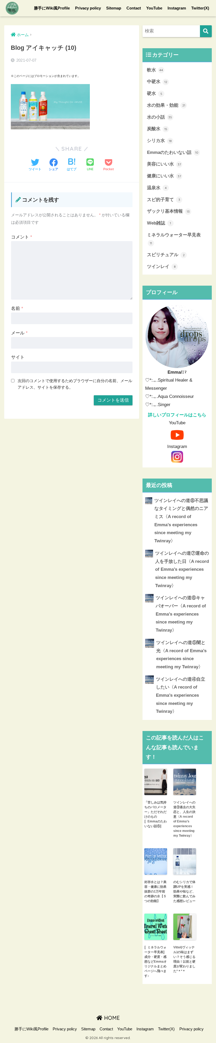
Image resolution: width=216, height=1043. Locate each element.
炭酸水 (157, 128)
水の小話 (159, 117)
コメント (21, 237)
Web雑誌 (159, 223)
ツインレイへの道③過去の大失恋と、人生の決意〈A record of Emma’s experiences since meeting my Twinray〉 (184, 819)
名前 (17, 308)
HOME (111, 1018)
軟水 (155, 69)
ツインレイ (161, 266)
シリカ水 (159, 140)
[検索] (206, 31)
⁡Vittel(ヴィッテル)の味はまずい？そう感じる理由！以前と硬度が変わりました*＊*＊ (184, 959)
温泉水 (157, 187)
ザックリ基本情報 (168, 211)
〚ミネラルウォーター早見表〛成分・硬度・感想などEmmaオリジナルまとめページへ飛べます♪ (155, 961)
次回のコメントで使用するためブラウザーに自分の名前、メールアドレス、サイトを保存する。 (75, 383)
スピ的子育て (163, 199)
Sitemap (113, 8)
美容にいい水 (164, 164)
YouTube (154, 8)
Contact (133, 8)
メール (19, 332)
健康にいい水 (164, 175)
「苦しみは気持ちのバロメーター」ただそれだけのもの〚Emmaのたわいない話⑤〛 (155, 814)
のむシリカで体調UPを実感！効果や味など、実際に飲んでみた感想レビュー (184, 891)
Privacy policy (88, 8)
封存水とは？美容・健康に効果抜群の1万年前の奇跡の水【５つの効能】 (155, 891)
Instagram (177, 8)
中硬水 (157, 81)
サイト (17, 357)
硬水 (154, 93)
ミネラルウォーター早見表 (174, 238)
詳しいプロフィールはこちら (177, 414)
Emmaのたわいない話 (172, 152)
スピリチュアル (166, 254)
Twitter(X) (200, 8)
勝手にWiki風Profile (52, 8)
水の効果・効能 (166, 105)
